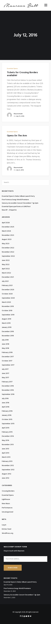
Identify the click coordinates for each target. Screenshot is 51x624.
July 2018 (5, 340)
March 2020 (6, 302)
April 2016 (5, 407)
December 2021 (8, 277)
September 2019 (8, 314)
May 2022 (5, 264)
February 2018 (7, 352)
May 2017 (5, 377)
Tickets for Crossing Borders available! (22, 74)
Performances (7, 507)
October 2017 (7, 360)
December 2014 (8, 436)
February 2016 (7, 411)
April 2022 (6, 268)
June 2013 (5, 448)
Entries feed (6, 529)
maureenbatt (18, 114)
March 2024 (6, 231)
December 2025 (8, 226)
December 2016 (8, 386)
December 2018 (8, 331)
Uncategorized (7, 512)
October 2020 (7, 293)
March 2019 (6, 323)
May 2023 (5, 243)
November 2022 (8, 252)
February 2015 (7, 432)
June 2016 (5, 402)
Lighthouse (6, 499)
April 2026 (6, 222)
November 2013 (8, 444)
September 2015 (8, 423)
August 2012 (6, 474)
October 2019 (7, 310)
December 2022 (8, 247)
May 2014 (5, 440)
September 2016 (8, 394)
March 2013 (6, 457)
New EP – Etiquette (9, 210)
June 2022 (6, 260)
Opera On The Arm (17, 135)
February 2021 (7, 285)
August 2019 (6, 319)
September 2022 (8, 256)
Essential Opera (12, 68)
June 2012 (5, 478)
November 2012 (8, 465)
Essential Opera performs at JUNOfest (16, 206)
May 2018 (5, 348)
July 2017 (5, 369)
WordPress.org (7, 533)
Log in (4, 525)
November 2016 (8, 390)
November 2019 (8, 306)
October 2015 (7, 419)
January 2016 (6, 415)
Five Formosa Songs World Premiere (15, 200)
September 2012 (8, 469)
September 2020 (8, 298)
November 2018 (8, 335)
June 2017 (5, 373)
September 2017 (8, 365)
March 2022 (6, 273)
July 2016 (5, 398)
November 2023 (8, 235)
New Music (6, 503)
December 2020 (8, 289)
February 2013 (7, 461)
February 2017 (7, 381)
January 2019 (6, 327)
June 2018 (5, 344)
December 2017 (8, 356)
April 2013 (5, 453)
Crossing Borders (8, 491)
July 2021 (5, 281)
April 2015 (5, 427)
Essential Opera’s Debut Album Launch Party (18, 196)
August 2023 (6, 239)
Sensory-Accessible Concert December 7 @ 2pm (20, 203)
